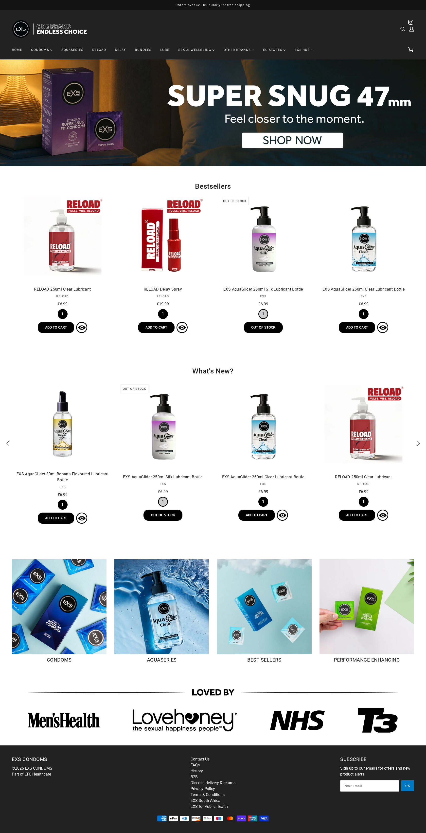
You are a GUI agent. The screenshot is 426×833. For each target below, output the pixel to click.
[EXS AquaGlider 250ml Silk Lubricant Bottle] (263, 239)
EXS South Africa (205, 800)
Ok (407, 786)
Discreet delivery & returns (213, 782)
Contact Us (200, 759)
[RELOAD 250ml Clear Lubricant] (62, 239)
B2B (194, 777)
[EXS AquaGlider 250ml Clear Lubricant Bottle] (363, 239)
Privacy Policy (203, 788)
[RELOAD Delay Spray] (163, 239)
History (197, 771)
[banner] (52, 28)
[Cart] (411, 49)
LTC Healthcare (38, 774)
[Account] (411, 29)
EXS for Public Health (209, 806)
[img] (402, 29)
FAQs (195, 765)
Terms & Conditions (208, 794)
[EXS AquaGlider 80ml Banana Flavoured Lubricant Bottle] (62, 424)
